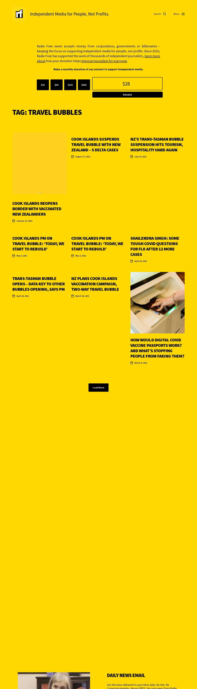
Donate (127, 94)
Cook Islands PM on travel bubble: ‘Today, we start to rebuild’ (38, 243)
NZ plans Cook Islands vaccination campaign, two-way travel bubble (95, 284)
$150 (70, 84)
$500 (83, 84)
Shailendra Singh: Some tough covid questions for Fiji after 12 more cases (154, 246)
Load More (98, 387)
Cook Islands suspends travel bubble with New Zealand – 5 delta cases (96, 144)
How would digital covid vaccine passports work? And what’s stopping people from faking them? (157, 348)
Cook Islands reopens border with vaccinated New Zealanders (36, 209)
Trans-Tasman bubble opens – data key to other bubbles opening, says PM (38, 284)
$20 (43, 84)
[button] (39, 193)
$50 (56, 84)
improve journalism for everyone (104, 61)
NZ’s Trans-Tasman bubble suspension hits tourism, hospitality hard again (157, 144)
